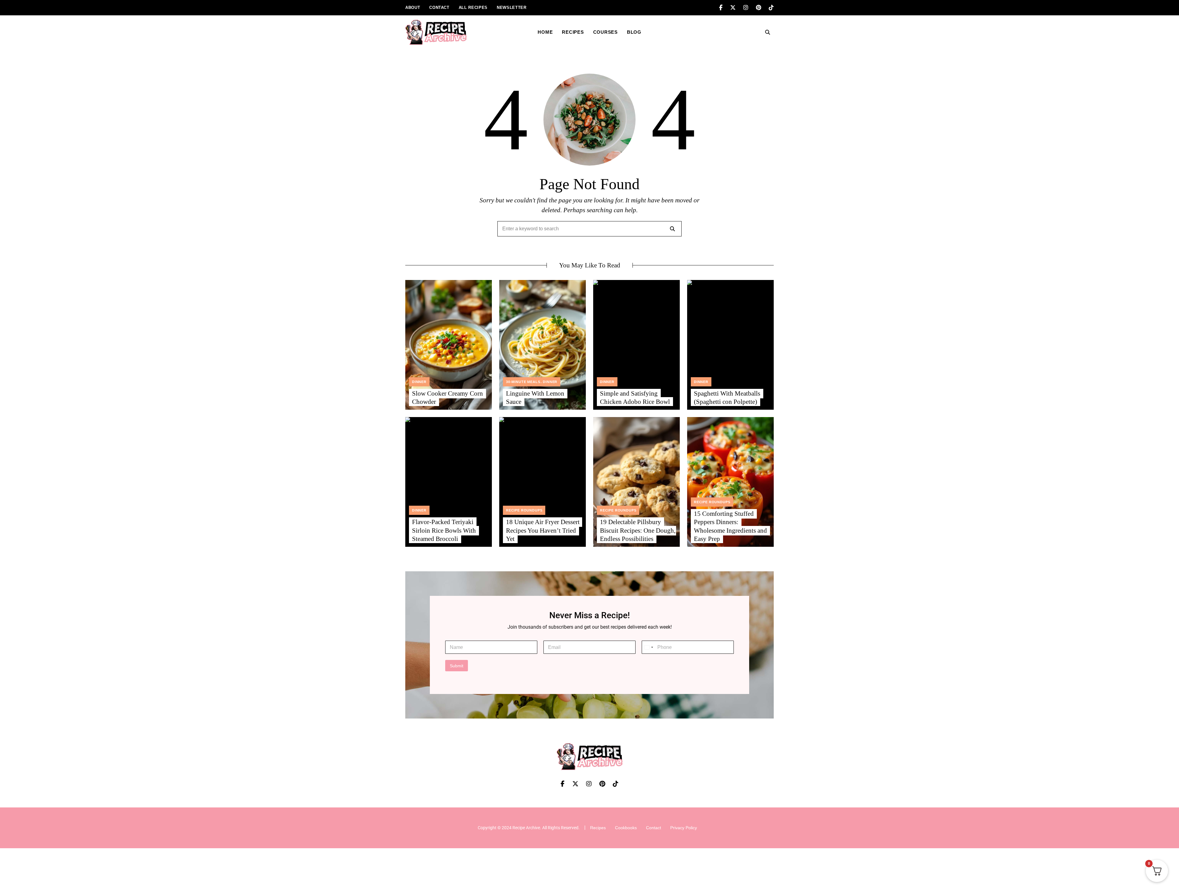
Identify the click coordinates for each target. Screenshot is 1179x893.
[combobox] (648, 647)
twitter (736, 7)
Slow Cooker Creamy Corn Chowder (447, 397)
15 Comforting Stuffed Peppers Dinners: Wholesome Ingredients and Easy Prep (730, 526)
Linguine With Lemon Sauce (535, 397)
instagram (749, 7)
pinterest (762, 7)
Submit (456, 665)
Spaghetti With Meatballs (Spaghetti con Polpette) (727, 397)
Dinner (419, 382)
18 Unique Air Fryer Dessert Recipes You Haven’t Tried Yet (543, 530)
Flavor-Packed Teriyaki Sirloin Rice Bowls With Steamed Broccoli (444, 530)
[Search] (672, 228)
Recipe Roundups (524, 510)
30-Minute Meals (523, 382)
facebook (724, 7)
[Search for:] (589, 228)
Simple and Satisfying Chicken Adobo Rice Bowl (635, 397)
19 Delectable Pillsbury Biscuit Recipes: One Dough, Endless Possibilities (637, 530)
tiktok (771, 7)
